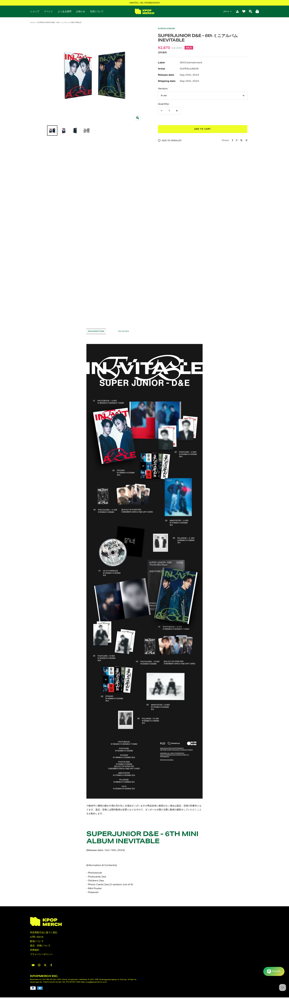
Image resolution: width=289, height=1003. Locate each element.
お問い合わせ (37, 936)
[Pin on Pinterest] (236, 140)
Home (33, 22)
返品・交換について (40, 945)
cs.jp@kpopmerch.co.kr (96, 982)
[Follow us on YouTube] (33, 965)
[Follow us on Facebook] (51, 965)
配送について (37, 941)
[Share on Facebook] (232, 140)
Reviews (123, 331)
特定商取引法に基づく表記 (43, 932)
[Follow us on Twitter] (45, 965)
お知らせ (80, 11)
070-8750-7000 (73, 982)
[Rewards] (273, 971)
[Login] (237, 11)
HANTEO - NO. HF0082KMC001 (144, 2)
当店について (97, 11)
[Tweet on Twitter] (241, 140)
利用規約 (34, 949)
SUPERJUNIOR (166, 28)
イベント (48, 11)
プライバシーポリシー (41, 954)
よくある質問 (64, 11)
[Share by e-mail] (246, 140)
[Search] (250, 11)
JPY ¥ (226, 11)
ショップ (34, 11)
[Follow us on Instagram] (39, 965)
